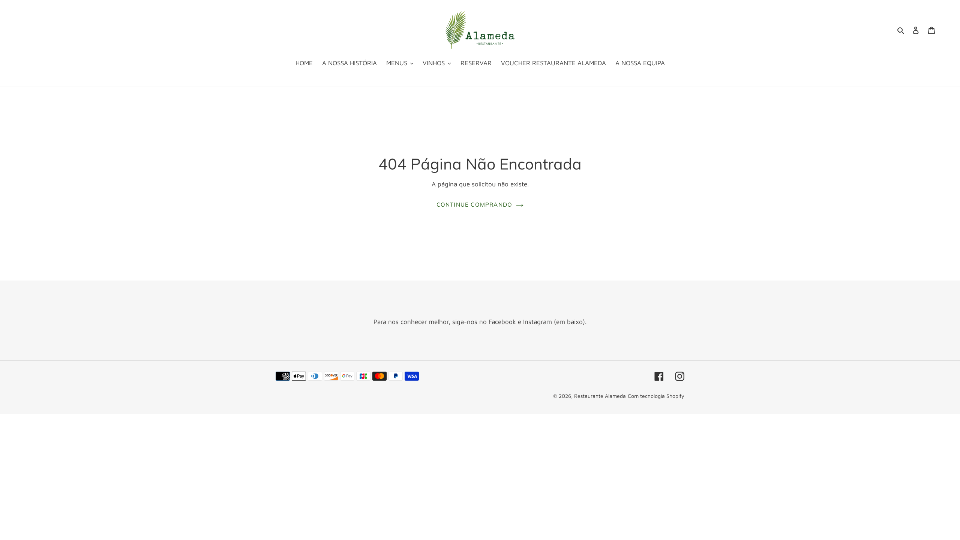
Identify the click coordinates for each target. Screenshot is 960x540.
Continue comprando (474, 204)
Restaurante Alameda (600, 396)
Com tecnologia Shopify (656, 396)
